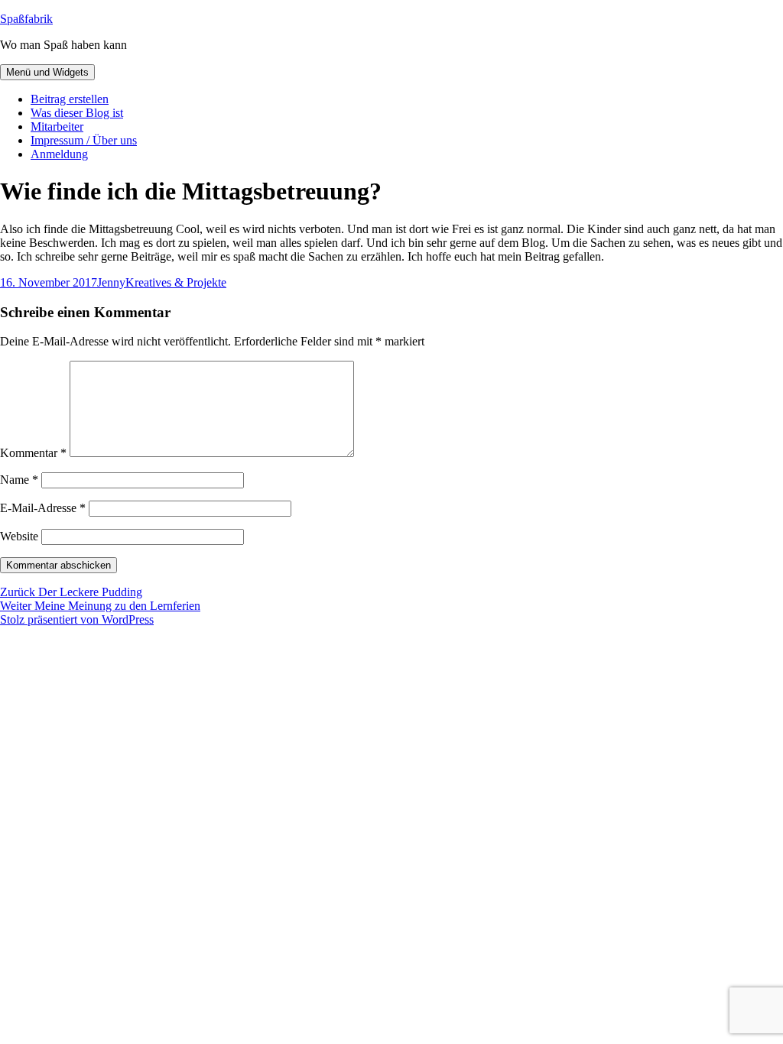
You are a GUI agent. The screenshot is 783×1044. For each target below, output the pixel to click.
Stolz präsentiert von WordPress (77, 619)
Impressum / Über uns (84, 140)
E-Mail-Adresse (43, 507)
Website (19, 536)
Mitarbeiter (57, 126)
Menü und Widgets (47, 72)
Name (19, 479)
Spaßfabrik (26, 18)
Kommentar (33, 452)
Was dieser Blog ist (77, 112)
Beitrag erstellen (70, 98)
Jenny (111, 282)
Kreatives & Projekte (175, 282)
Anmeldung (59, 154)
